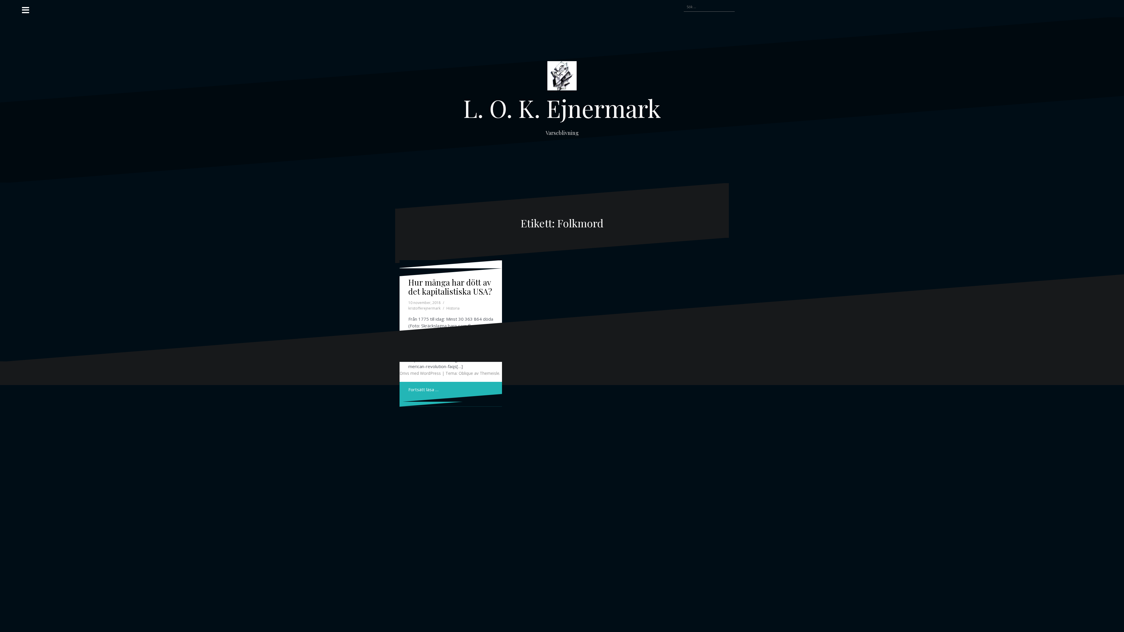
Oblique (466, 373)
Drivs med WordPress (420, 373)
